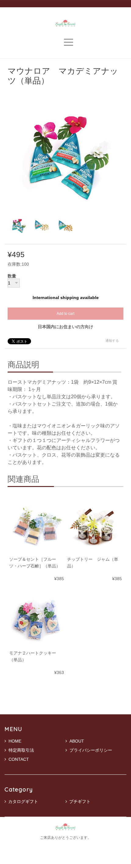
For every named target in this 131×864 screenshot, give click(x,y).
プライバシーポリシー (90, 750)
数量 (12, 276)
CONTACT (19, 759)
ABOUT (76, 741)
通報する (112, 340)
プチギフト (79, 801)
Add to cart (65, 313)
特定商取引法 (21, 750)
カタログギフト (23, 801)
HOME (15, 741)
